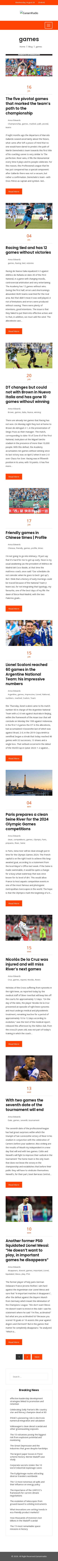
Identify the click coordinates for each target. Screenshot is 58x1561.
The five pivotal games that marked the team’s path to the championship (28, 106)
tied (23, 263)
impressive (30, 694)
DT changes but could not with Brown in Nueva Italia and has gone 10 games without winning (28, 394)
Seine (22, 843)
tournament (34, 1120)
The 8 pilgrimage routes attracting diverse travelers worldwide (26, 1475)
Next (37, 1356)
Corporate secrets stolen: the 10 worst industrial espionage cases (26, 1466)
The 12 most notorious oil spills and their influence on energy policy (27, 1483)
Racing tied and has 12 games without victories (28, 250)
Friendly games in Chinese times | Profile (26, 535)
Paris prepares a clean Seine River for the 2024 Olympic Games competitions (27, 821)
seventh (24, 1120)
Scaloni (26, 698)
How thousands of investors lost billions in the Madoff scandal (26, 1519)
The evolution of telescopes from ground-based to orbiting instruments (28, 1502)
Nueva (30, 412)
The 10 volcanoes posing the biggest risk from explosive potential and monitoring (28, 1437)
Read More (13, 191)
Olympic (37, 839)
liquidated (10, 1274)
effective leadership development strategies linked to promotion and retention (27, 1401)
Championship (14, 124)
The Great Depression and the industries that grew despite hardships (29, 1447)
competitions (19, 839)
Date (10, 1120)
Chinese (11, 548)
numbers (10, 698)
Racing (18, 263)
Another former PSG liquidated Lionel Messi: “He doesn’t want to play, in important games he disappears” (27, 1250)
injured (23, 979)
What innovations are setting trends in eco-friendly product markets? (28, 1511)
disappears (13, 1270)
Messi (17, 1274)
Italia (24, 412)
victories (30, 263)
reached (18, 698)
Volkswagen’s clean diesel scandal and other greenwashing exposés (28, 1427)
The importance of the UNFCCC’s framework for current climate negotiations (26, 1493)
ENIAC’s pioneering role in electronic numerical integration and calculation (27, 1419)
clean (10, 839)
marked (32, 124)
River (17, 843)
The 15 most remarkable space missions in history (25, 1527)
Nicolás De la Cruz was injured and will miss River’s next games (27, 964)
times (40, 548)
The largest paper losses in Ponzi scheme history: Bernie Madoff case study (27, 1456)
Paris (44, 839)
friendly (19, 548)
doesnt (22, 1270)
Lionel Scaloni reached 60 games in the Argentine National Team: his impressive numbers (26, 674)
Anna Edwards (14, 120)
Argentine (12, 694)
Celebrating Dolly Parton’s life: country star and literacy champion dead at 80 (28, 1411)
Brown (11, 412)
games (25, 124)
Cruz (10, 979)
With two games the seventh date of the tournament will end (25, 1105)
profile (34, 548)
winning (37, 412)
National (46, 694)
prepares (10, 843)
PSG (28, 1274)
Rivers (37, 979)
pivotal (45, 124)
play (23, 1274)
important (38, 1270)
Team (33, 698)
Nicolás (31, 979)
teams (8, 127)
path (39, 124)
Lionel (38, 694)
